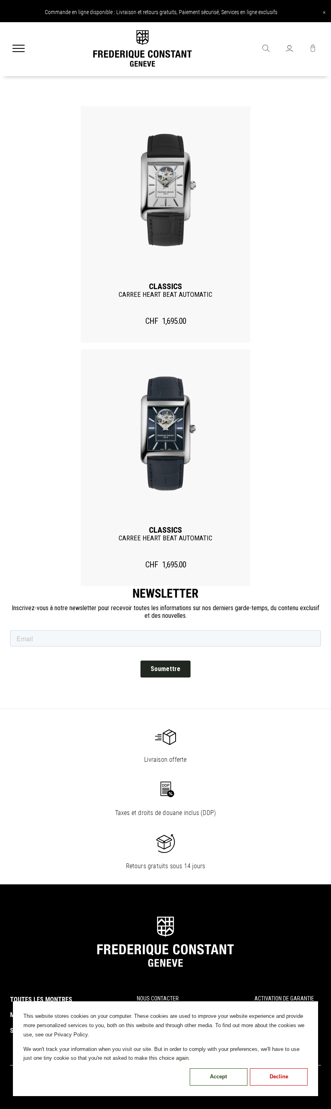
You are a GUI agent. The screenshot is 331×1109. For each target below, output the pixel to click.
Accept (218, 1077)
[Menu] (18, 49)
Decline (279, 1077)
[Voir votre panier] (313, 49)
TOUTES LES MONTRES (41, 999)
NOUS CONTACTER (158, 998)
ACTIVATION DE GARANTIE (284, 998)
